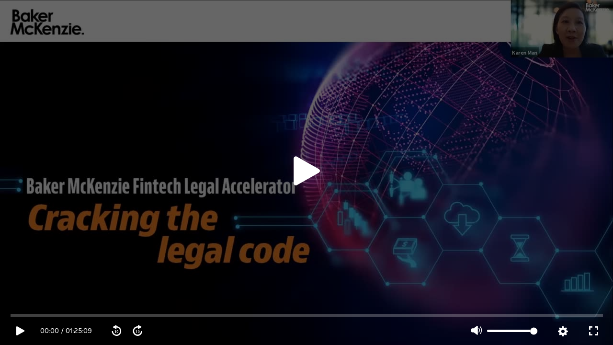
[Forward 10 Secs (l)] (137, 331)
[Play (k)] (306, 172)
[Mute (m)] (476, 331)
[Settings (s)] (562, 331)
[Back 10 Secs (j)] (116, 331)
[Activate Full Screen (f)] (593, 331)
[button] (306, 172)
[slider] (307, 315)
